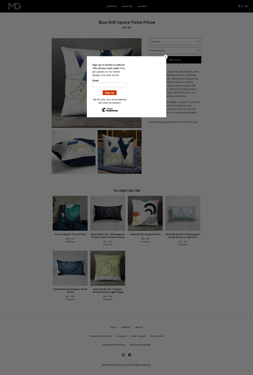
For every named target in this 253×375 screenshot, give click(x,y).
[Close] (166, 57)
